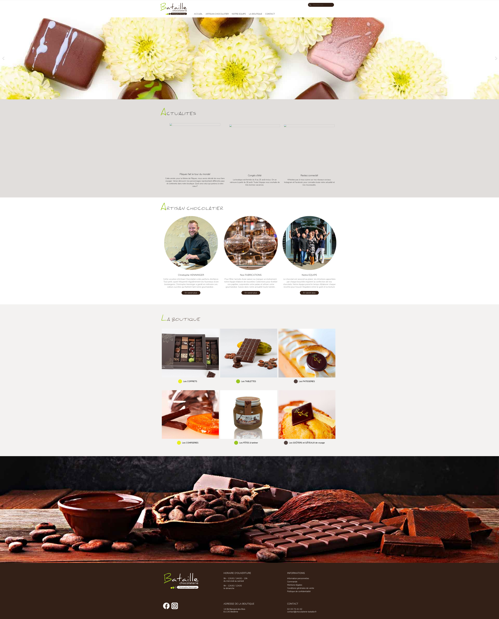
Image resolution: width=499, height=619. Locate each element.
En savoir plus (191, 292)
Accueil (198, 13)
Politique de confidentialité (299, 591)
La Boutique (255, 13)
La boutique (181, 318)
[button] (37, 56)
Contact (270, 13)
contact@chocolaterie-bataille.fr (301, 611)
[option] (249, 58)
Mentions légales (294, 585)
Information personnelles (298, 578)
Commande (292, 581)
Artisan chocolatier (217, 13)
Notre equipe (239, 13)
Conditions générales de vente (300, 588)
